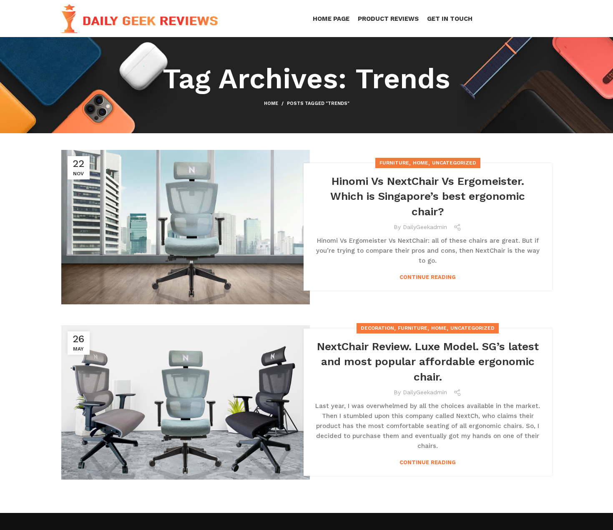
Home (271, 103)
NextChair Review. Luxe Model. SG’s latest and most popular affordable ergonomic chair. (428, 361)
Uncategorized (454, 163)
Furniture (394, 163)
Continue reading (427, 277)
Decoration (377, 328)
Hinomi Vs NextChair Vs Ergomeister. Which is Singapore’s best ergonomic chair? (427, 196)
